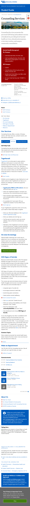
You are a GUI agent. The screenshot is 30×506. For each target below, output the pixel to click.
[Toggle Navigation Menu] (28, 17)
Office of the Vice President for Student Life (13, 6)
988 (17, 327)
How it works (6, 176)
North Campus (6, 110)
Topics (4, 341)
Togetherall (4, 161)
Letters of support (7, 353)
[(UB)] (15, 2)
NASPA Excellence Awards (9, 406)
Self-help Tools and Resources (10, 154)
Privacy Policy (16, 497)
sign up (15, 189)
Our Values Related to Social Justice (12, 402)
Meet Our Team (7, 399)
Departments (10, 14)
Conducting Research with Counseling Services (14, 404)
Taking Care (5, 427)
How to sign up (6, 205)
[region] (15, 496)
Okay (15, 501)
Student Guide (7, 9)
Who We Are (4, 14)
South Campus (6, 112)
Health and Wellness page (13, 479)
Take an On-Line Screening (9, 250)
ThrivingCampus (9, 419)
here (7, 300)
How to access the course (9, 297)
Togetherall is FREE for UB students (13, 188)
